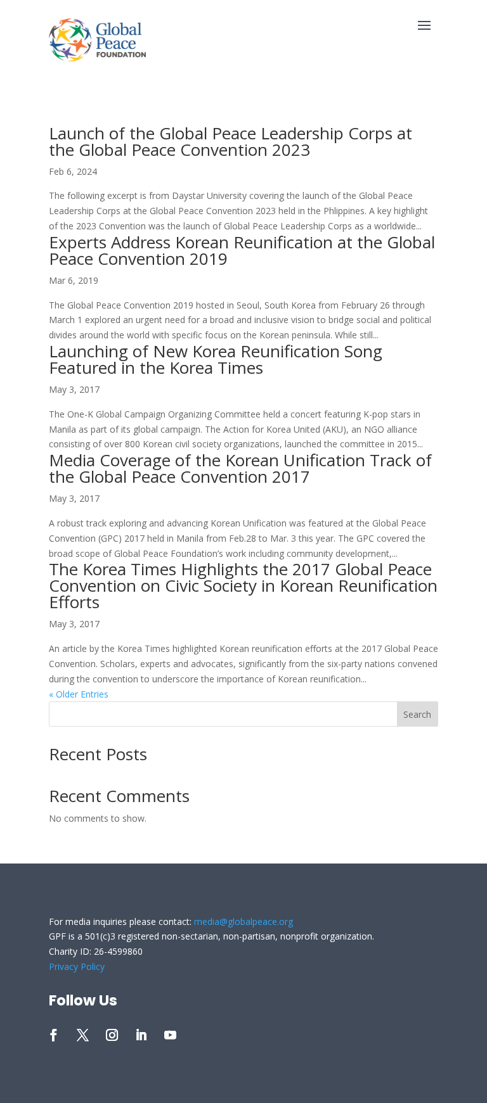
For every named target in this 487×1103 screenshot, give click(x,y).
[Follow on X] (83, 1035)
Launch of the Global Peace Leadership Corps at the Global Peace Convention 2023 (230, 141)
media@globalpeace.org (243, 921)
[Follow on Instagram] (112, 1035)
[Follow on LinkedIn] (141, 1035)
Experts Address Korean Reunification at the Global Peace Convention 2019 (242, 250)
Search (417, 714)
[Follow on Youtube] (171, 1035)
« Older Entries (78, 694)
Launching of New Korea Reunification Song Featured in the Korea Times (215, 359)
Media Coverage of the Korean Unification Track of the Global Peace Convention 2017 (240, 468)
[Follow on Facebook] (54, 1035)
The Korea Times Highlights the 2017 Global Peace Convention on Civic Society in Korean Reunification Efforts (243, 585)
